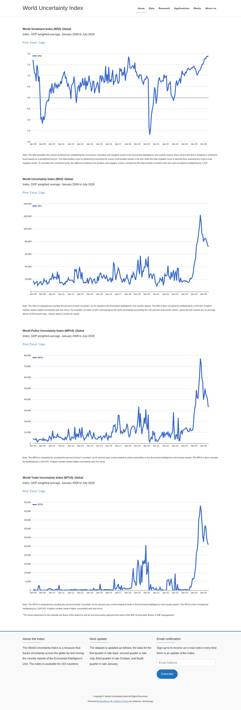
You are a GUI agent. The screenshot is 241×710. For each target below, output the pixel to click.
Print (25, 42)
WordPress (105, 701)
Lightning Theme (121, 701)
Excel (33, 42)
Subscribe (167, 673)
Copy (41, 42)
